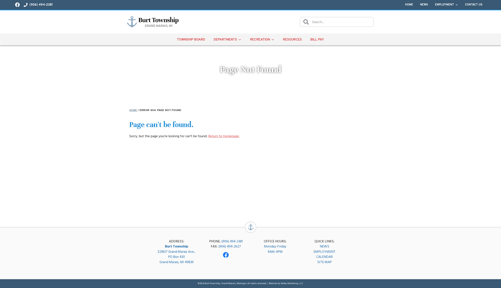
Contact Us (473, 5)
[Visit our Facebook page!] (17, 4)
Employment (444, 5)
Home (409, 5)
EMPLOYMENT (324, 252)
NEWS (324, 246)
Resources (292, 40)
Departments (225, 40)
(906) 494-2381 (232, 241)
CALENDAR (324, 257)
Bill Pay (317, 40)
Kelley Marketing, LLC (292, 283)
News (424, 5)
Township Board (191, 40)
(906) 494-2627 (229, 246)
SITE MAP (324, 262)
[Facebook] (226, 255)
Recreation (260, 40)
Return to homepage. (224, 136)
